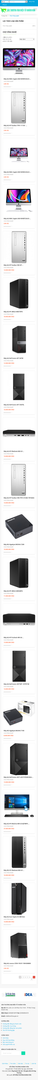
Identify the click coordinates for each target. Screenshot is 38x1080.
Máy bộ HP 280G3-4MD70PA (13, 312)
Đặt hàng (10, 74)
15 (31, 979)
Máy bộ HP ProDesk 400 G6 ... (14, 637)
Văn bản (20, 1063)
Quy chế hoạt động (8, 1040)
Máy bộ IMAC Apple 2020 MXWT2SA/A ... (17, 218)
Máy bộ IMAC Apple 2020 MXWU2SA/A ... (17, 172)
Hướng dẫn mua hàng (9, 1026)
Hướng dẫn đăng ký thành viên (12, 1024)
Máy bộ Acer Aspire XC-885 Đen (14, 917)
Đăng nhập (32, 1)
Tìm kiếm (13, 1063)
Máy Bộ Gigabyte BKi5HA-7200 (14, 544)
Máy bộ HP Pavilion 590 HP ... (13, 265)
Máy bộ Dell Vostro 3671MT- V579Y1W (16, 684)
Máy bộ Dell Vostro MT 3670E (13, 358)
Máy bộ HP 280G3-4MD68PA (13, 591)
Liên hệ (34, 1063)
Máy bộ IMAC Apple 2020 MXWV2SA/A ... (17, 79)
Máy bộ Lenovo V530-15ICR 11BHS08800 (17, 963)
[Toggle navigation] (35, 9)
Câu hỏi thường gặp (9, 1030)
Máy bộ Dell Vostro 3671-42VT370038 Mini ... (18, 777)
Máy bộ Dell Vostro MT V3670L (14, 405)
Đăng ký (5, 5)
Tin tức (27, 1063)
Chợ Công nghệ (14, 16)
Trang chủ (4, 16)
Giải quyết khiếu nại (9, 1044)
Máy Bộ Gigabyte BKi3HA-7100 (14, 731)
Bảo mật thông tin (8, 1042)
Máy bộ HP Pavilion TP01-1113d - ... (15, 125)
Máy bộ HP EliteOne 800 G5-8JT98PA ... (16, 824)
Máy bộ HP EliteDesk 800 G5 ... (14, 451)
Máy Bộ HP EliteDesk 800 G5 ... (14, 870)
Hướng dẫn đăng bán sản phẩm (12, 1028)
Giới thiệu (6, 1038)
